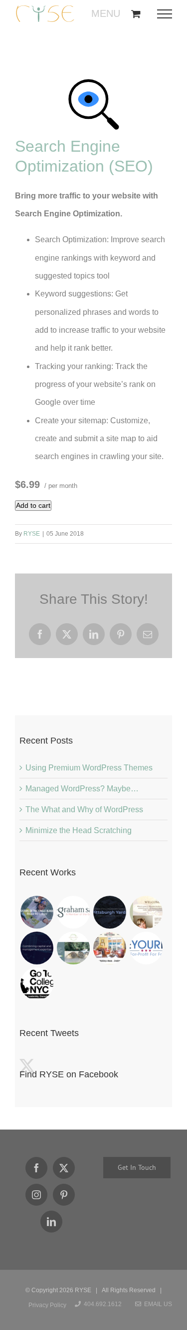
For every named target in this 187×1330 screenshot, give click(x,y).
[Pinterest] (64, 1195)
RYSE (31, 533)
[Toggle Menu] (168, 13)
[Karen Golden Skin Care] (146, 912)
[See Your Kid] (146, 948)
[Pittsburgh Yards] (109, 912)
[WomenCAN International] (36, 912)
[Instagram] (36, 1195)
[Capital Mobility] (36, 948)
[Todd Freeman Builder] (109, 948)
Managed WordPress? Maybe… (82, 788)
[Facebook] (36, 1168)
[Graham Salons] (73, 912)
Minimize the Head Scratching (78, 830)
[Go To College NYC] (36, 984)
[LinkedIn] (51, 1222)
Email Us (156, 1304)
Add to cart (33, 505)
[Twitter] (64, 1168)
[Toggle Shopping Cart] (136, 13)
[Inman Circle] (73, 948)
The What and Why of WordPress (84, 809)
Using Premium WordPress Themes (89, 767)
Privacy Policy (47, 1305)
